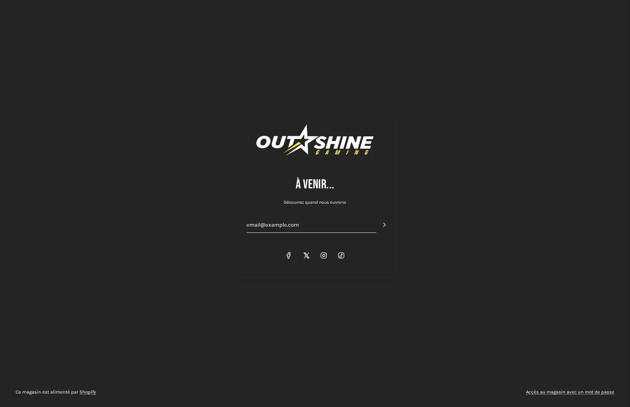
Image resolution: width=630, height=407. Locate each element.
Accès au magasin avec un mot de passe (570, 392)
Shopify (87, 392)
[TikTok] (341, 255)
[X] (306, 255)
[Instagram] (324, 255)
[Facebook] (289, 255)
